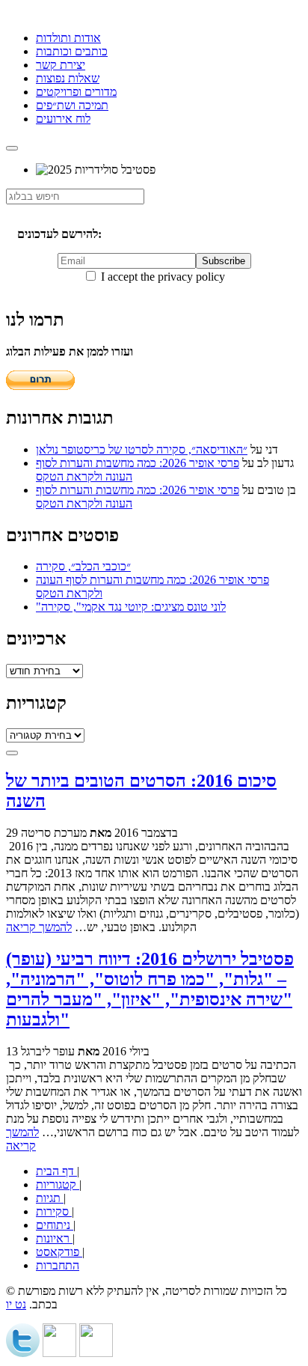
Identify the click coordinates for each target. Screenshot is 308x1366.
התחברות (57, 1265)
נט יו (16, 1304)
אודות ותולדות (68, 37)
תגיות (50, 1198)
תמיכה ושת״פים (72, 105)
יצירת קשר (60, 64)
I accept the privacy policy (161, 276)
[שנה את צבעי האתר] (12, 753)
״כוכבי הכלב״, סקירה (83, 566)
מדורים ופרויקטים (76, 91)
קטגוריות (57, 1184)
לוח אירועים (63, 118)
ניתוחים (54, 1225)
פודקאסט (59, 1251)
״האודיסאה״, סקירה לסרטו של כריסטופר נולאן (141, 449)
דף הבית (56, 1171)
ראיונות (54, 1238)
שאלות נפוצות (67, 78)
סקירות (54, 1211)
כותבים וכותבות (72, 51)
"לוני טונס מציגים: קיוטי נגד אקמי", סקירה (131, 606)
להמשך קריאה (39, 927)
